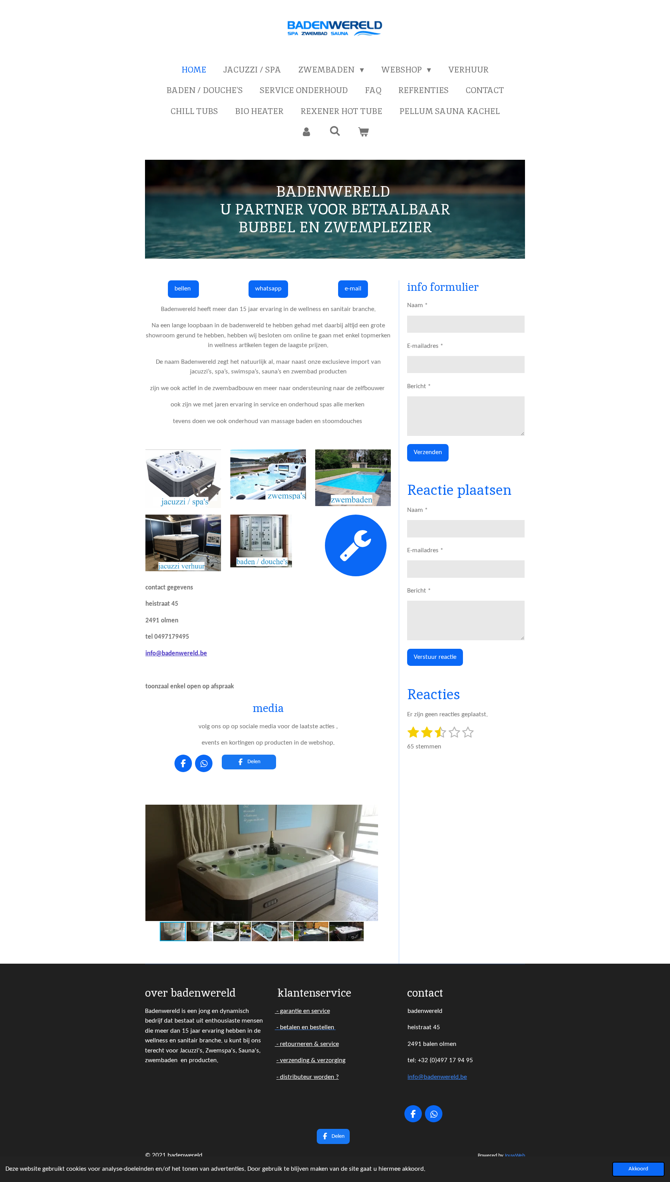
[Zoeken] (335, 130)
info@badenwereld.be (176, 653)
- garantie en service (302, 1011)
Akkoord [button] (638, 1169)
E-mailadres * (425, 346)
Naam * (417, 305)
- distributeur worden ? (307, 1077)
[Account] (306, 131)
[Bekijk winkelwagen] (363, 131)
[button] (371, 811)
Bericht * (419, 386)
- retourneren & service (307, 1044)
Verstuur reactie (435, 657)
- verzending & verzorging (310, 1060)
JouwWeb (514, 1156)
